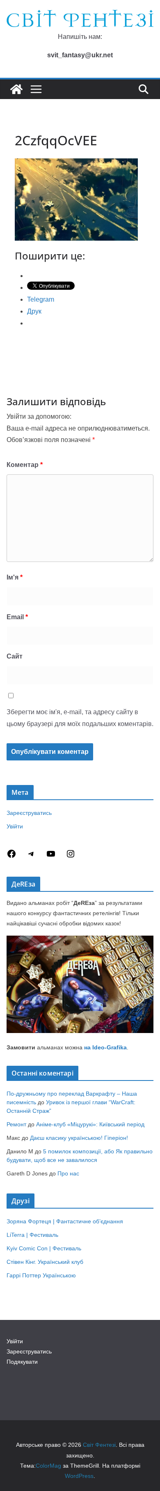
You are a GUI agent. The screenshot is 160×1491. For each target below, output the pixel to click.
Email (17, 617)
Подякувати (22, 1361)
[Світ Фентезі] (16, 89)
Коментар (25, 464)
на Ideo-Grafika (105, 1047)
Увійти (15, 826)
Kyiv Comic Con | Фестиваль (44, 1248)
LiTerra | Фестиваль (32, 1235)
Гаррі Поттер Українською (41, 1275)
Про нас (68, 1173)
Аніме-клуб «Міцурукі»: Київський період (90, 1124)
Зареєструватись (29, 813)
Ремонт (16, 1124)
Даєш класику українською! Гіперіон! (79, 1138)
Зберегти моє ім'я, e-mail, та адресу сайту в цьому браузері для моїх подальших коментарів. (80, 717)
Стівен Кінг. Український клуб (45, 1262)
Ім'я (15, 577)
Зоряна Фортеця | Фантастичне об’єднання (65, 1221)
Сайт (15, 656)
